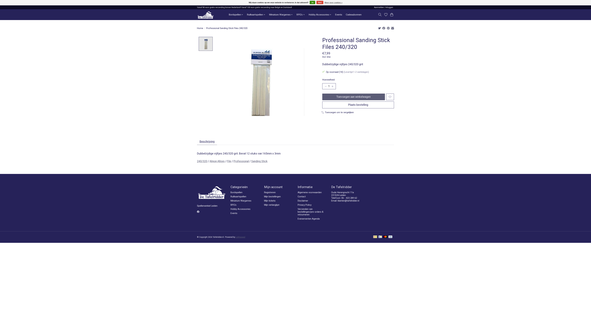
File (229, 161)
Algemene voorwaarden (310, 192)
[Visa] (390, 237)
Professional (241, 161)
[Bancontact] (380, 237)
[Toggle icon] (380, 14)
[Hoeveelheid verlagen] (326, 86)
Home (200, 28)
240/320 (202, 161)
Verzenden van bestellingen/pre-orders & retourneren (310, 212)
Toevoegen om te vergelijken (339, 112)
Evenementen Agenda (309, 218)
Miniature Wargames (241, 200)
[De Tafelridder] (205, 14)
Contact (302, 196)
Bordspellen (236, 192)
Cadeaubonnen (354, 14)
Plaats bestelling (358, 104)
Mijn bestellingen (272, 196)
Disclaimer (303, 200)
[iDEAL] (375, 237)
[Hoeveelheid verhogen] (332, 86)
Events (338, 14)
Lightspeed (240, 237)
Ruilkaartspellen (238, 196)
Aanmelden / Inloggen (383, 7)
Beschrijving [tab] (207, 141)
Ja (312, 3)
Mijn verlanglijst (271, 205)
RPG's (233, 205)
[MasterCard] (385, 237)
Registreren (270, 192)
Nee (320, 3)
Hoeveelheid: (328, 79)
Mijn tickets (269, 200)
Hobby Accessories (240, 209)
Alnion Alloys (217, 161)
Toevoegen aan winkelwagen (353, 96)
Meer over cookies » (333, 3)
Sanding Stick (259, 161)
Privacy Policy (305, 205)
